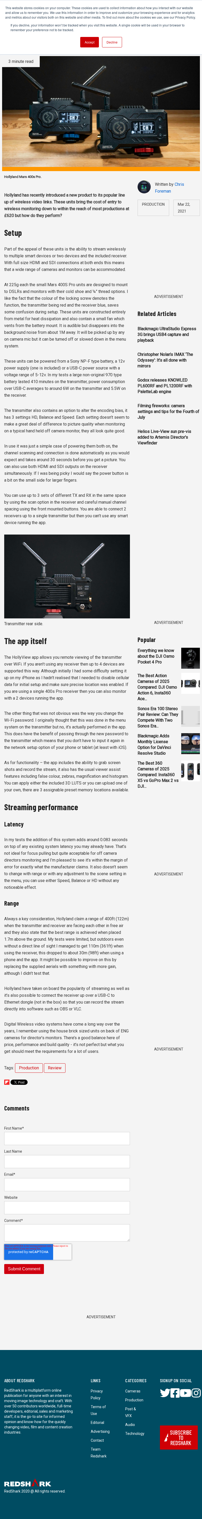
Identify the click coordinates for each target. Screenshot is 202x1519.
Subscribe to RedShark (181, 1437)
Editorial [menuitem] (97, 1422)
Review (55, 1067)
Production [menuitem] (134, 1400)
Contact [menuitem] (97, 1440)
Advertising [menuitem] (100, 1431)
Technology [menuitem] (134, 1433)
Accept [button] (89, 42)
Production (29, 1067)
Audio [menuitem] (130, 1425)
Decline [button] (112, 42)
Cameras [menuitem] (132, 1391)
